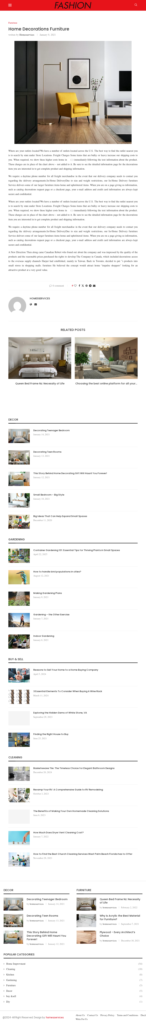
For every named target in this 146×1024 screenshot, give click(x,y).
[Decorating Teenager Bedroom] (19, 436)
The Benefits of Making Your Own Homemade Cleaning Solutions (71, 811)
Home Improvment (74, 963)
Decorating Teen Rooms (47, 452)
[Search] (136, 5)
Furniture (74, 985)
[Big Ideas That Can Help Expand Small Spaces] (19, 522)
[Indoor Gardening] (19, 641)
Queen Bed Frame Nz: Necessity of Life (39, 383)
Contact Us (92, 1015)
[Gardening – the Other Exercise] (19, 620)
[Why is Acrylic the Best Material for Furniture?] (86, 920)
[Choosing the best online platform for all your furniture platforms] (106, 358)
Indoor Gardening (43, 636)
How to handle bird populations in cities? (57, 571)
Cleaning (74, 969)
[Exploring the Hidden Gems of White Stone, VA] (19, 718)
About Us (80, 1015)
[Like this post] (75, 285)
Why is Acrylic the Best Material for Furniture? (120, 917)
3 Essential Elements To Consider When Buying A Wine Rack (67, 691)
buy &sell (74, 996)
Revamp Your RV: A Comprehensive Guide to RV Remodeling (68, 789)
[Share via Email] (94, 285)
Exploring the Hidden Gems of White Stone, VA (60, 712)
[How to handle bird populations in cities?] (19, 577)
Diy (74, 1001)
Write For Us (82, 1019)
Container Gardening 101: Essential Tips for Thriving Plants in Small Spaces (76, 550)
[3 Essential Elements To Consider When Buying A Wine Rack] (19, 697)
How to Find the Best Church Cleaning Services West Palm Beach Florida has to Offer (82, 854)
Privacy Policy (107, 1015)
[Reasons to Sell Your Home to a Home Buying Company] (19, 675)
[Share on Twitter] (83, 285)
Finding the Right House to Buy (51, 734)
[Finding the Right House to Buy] (19, 740)
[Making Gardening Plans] (19, 599)
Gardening (74, 980)
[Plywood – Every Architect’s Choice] (86, 937)
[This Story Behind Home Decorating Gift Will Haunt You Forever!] (19, 479)
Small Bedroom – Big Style (48, 494)
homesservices (26, 34)
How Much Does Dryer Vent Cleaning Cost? (58, 832)
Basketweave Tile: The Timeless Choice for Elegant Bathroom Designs (73, 768)
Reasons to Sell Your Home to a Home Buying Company (65, 670)
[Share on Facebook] (79, 285)
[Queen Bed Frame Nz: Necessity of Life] (39, 358)
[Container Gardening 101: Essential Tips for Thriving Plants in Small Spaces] (19, 556)
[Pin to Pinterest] (86, 285)
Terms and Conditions (127, 1015)
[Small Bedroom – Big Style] (19, 500)
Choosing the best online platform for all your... (106, 383)
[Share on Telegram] (90, 285)
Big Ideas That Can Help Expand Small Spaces (60, 516)
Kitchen (74, 974)
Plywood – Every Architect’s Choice (117, 934)
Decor (74, 990)
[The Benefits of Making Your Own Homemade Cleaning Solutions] (19, 817)
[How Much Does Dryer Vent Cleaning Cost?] (19, 838)
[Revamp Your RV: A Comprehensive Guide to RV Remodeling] (19, 795)
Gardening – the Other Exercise (51, 614)
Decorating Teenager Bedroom (51, 430)
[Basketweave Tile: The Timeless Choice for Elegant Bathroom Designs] (19, 774)
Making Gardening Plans (47, 593)
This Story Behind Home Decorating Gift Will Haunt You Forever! (70, 473)
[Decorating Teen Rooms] (19, 457)
